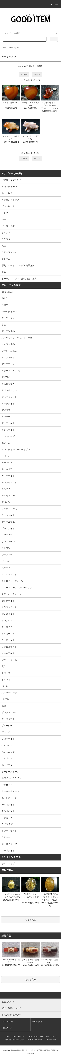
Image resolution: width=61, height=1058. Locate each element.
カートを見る (37, 1021)
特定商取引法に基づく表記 (14, 1039)
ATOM (53, 1039)
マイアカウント (8, 1021)
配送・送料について (36, 1036)
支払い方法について (20, 1036)
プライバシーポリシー (34, 1039)
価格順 (31, 66)
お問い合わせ (7, 1028)
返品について (50, 1036)
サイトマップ (8, 863)
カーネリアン (15, 48)
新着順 (39, 66)
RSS (48, 1039)
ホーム (5, 48)
